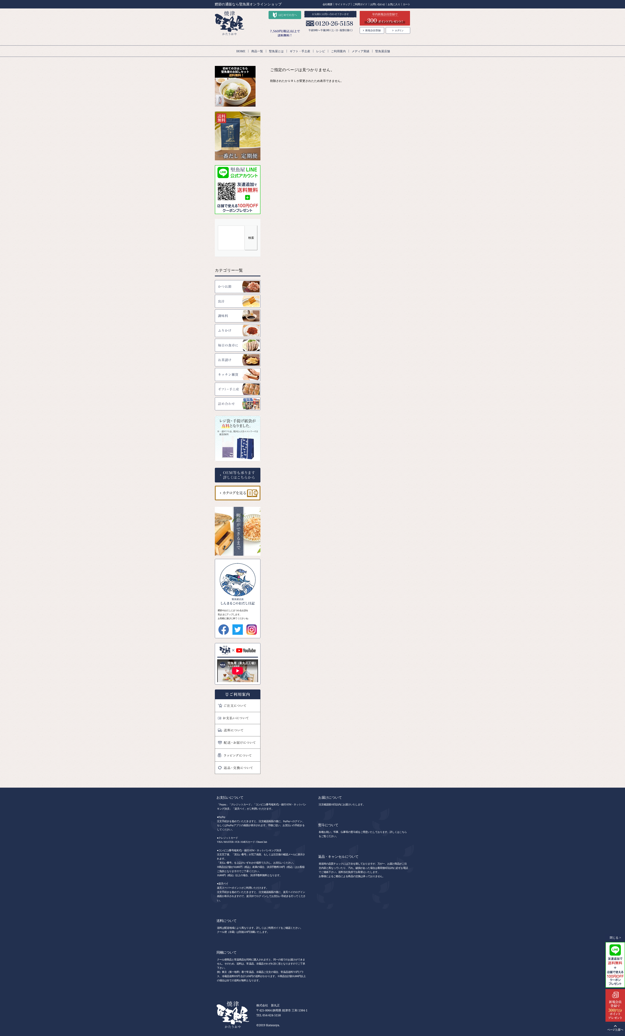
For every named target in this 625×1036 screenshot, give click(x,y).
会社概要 (327, 4)
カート (406, 4)
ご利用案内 (338, 51)
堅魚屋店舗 (382, 51)
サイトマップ (342, 4)
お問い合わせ (377, 4)
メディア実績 (360, 51)
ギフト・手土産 (300, 51)
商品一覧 (257, 51)
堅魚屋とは (276, 51)
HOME (240, 51)
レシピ (320, 51)
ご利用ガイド (360, 4)
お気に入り (394, 4)
